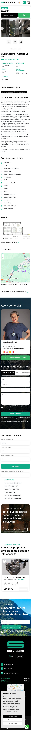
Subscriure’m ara (9, 627)
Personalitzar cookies (13, 719)
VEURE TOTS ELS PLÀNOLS (9, 242)
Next (28, 28)
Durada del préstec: (7, 455)
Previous (2, 28)
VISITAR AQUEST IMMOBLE (23, 372)
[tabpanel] (15, 575)
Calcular (15, 466)
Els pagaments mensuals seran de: (12, 471)
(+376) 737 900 (8, 668)
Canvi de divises (9, 479)
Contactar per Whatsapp (17, 358)
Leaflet (8, 282)
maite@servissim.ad (13, 348)
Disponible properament (13, 529)
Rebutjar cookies (13, 723)
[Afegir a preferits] (9, 42)
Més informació (7, 713)
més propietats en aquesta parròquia (13, 291)
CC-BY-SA (27, 282)
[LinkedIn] (18, 656)
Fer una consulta (8, 372)
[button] (15, 42)
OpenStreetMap (18, 282)
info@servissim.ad (8, 664)
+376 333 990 (8, 346)
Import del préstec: (7, 439)
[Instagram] (21, 656)
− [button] (2, 257)
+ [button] (2, 255)
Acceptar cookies (13, 716)
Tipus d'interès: (6, 447)
